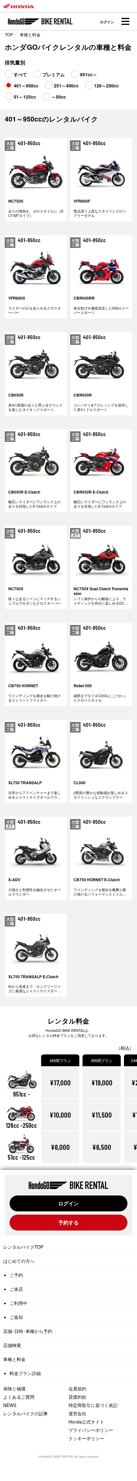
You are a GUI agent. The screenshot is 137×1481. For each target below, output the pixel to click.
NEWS (9, 1405)
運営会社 (77, 1413)
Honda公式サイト (86, 1421)
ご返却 (16, 1317)
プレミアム (53, 74)
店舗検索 (12, 1345)
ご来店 (16, 1289)
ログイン (107, 21)
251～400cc (66, 85)
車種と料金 (30, 35)
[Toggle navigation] (125, 22)
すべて (20, 74)
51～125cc (25, 96)
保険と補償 (14, 1388)
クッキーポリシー (86, 1438)
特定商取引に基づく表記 (93, 1405)
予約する (68, 1222)
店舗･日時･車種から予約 (27, 1331)
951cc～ (88, 74)
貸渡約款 (77, 1397)
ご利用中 (18, 1303)
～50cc (58, 96)
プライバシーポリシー (90, 1430)
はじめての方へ (18, 1261)
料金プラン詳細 (25, 1373)
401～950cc (26, 85)
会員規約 (77, 1388)
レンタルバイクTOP (23, 1247)
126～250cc (106, 85)
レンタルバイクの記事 (25, 1413)
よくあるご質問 (18, 1397)
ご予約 (16, 1275)
